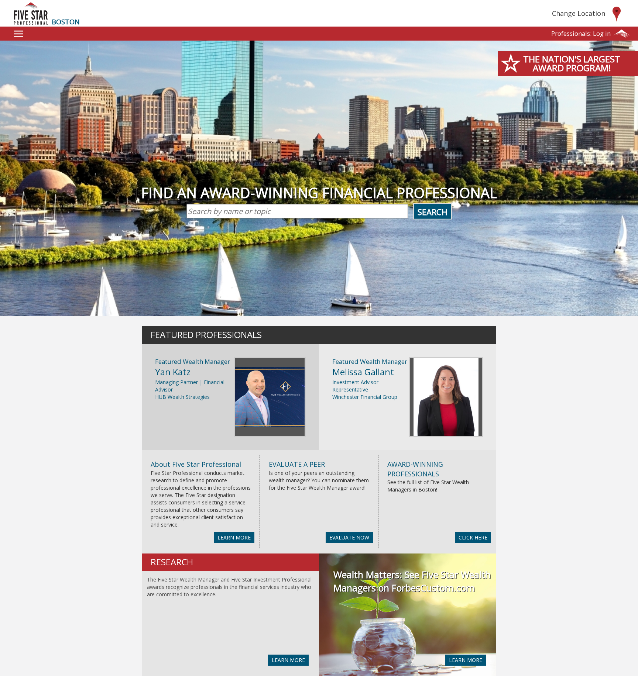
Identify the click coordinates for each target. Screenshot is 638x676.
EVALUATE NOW (349, 537)
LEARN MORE (234, 537)
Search (432, 211)
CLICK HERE (473, 537)
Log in (581, 33)
